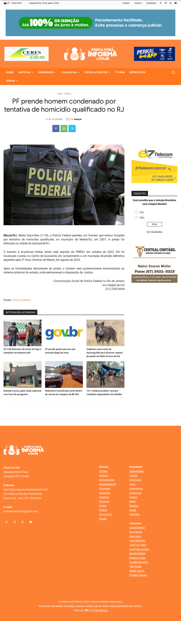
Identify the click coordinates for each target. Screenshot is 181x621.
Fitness (133, 497)
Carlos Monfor (137, 527)
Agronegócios (106, 479)
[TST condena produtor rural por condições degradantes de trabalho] (105, 374)
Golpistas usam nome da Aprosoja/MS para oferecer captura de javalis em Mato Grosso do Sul (104, 353)
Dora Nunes (135, 531)
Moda (132, 501)
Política (103, 510)
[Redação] (68, 119)
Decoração (135, 479)
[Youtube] (175, 3)
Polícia (68, 93)
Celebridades (136, 471)
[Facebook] (161, 3)
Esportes (104, 497)
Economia (104, 488)
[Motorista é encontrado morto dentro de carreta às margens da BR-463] (64, 374)
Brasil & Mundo (107, 484)
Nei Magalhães (137, 553)
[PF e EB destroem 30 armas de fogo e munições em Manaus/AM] (23, 333)
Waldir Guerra (136, 570)
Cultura (133, 475)
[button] (173, 72)
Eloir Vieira (135, 536)
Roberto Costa (137, 558)
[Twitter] (170, 3)
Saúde (132, 510)
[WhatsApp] (64, 128)
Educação (104, 492)
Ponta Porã (105, 514)
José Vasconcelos (139, 549)
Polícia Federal (21, 300)
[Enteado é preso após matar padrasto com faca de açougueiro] (23, 374)
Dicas (132, 484)
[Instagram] (166, 3)
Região (103, 518)
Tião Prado (135, 566)
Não (141, 217)
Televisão (134, 514)
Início (59, 93)
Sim (141, 212)
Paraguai (104, 501)
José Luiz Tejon (137, 544)
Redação (78, 119)
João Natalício (137, 540)
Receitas (134, 505)
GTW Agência (100, 610)
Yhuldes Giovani (138, 575)
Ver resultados (154, 232)
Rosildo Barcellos (138, 562)
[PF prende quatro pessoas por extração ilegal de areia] (64, 333)
